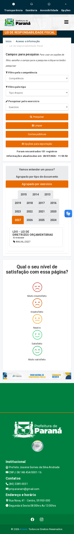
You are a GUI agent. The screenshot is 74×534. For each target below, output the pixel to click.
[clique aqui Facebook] (32, 519)
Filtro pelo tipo (17, 87)
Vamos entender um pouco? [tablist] (37, 169)
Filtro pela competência (22, 72)
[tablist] (18, 220)
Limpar (38, 125)
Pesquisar (38, 116)
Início (9, 41)
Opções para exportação (38, 143)
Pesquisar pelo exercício (23, 101)
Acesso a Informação (28, 41)
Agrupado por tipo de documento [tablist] (37, 176)
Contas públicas (37, 134)
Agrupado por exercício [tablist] (37, 184)
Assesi (24, 529)
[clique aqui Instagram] (41, 519)
